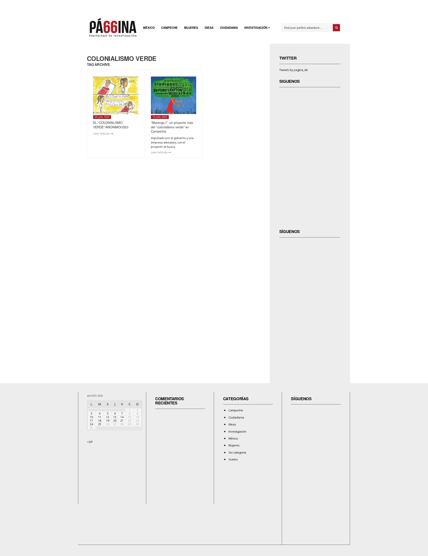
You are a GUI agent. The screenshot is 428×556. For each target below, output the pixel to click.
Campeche (169, 27)
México (149, 27)
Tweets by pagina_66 (293, 70)
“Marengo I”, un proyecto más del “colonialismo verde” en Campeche (172, 126)
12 (107, 417)
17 (91, 421)
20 (114, 421)
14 (121, 417)
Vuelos (233, 459)
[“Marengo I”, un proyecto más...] (173, 95)
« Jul (90, 441)
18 (99, 421)
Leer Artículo (102, 133)
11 (99, 417)
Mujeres (191, 27)
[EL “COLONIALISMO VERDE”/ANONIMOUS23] (115, 95)
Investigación (254, 28)
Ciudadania (229, 27)
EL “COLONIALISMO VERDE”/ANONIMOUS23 (110, 124)
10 (91, 417)
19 (107, 421)
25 (99, 424)
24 (91, 424)
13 (114, 417)
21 (121, 421)
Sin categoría (237, 452)
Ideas (209, 27)
